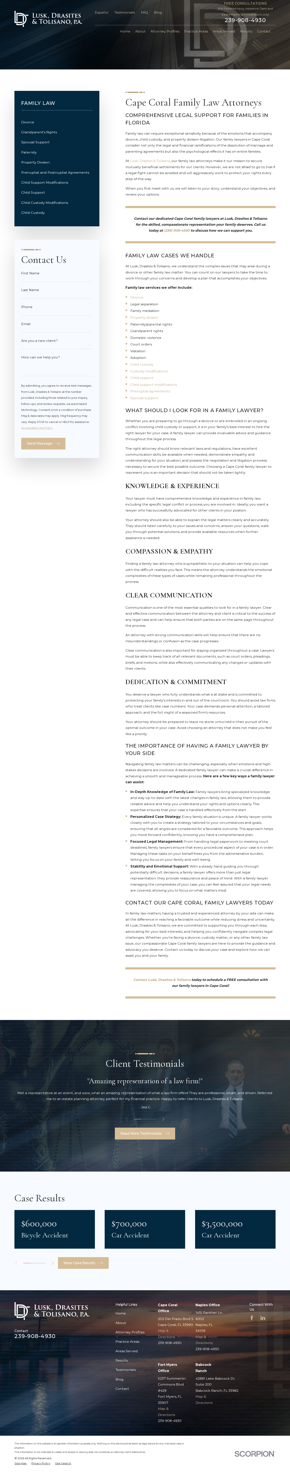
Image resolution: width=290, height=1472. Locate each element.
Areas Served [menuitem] (224, 31)
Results (121, 1360)
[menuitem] (57, 122)
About (120, 1323)
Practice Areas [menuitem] (196, 31)
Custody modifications (149, 371)
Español (101, 12)
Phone (26, 307)
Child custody (141, 364)
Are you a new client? (39, 340)
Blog (158, 12)
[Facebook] (251, 1318)
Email (26, 324)
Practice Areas (127, 1342)
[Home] (48, 19)
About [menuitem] (140, 31)
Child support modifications (153, 385)
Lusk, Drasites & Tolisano (150, 161)
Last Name (30, 290)
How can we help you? (40, 357)
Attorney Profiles (129, 1332)
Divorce (136, 297)
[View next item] (163, 1119)
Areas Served (126, 1351)
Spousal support (144, 398)
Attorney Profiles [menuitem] (165, 31)
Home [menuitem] (125, 31)
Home (120, 1313)
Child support (141, 378)
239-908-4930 (245, 20)
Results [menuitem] (246, 31)
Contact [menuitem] (264, 31)
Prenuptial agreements (150, 391)
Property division (144, 318)
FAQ (144, 12)
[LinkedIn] (262, 1318)
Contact (122, 1389)
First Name (30, 273)
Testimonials (124, 12)
